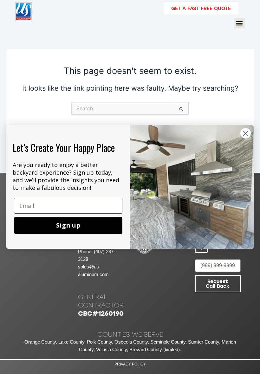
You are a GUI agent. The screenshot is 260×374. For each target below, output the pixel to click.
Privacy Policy (130, 364)
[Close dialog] (245, 133)
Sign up (68, 225)
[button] (239, 23)
